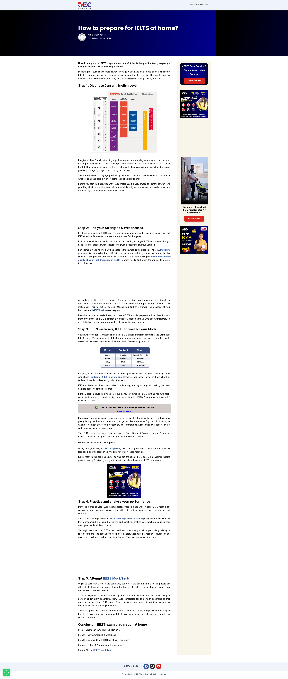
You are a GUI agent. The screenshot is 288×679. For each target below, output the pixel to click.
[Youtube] (158, 666)
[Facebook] (146, 666)
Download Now (194, 81)
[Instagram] (152, 666)
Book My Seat (194, 218)
